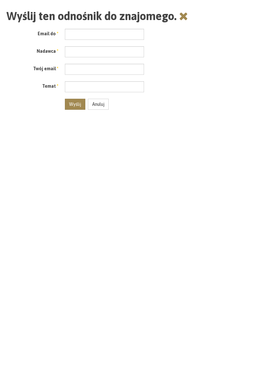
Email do (48, 33)
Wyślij (75, 104)
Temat (50, 86)
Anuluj (98, 104)
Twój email (45, 68)
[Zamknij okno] (183, 15)
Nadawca (47, 51)
